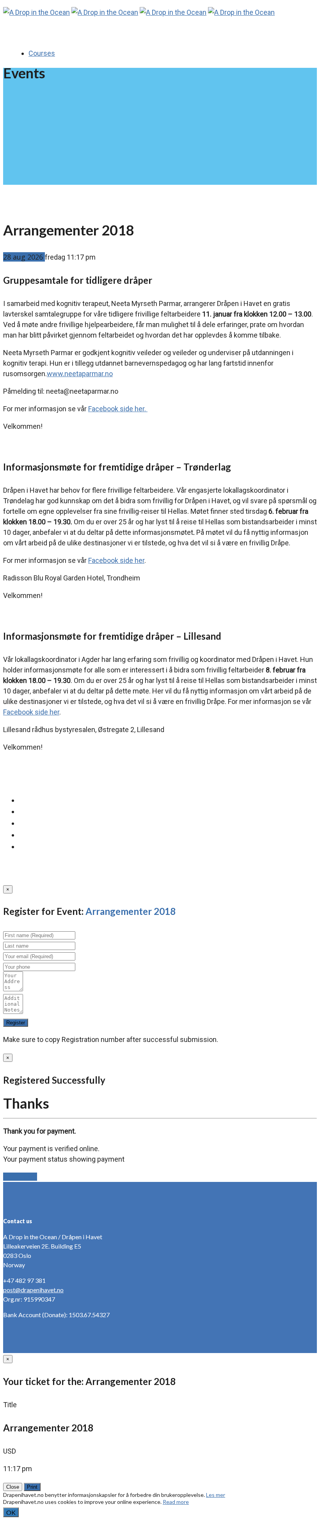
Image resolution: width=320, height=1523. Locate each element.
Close (12, 1487)
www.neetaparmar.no (80, 374)
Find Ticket (20, 1177)
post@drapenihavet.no (33, 1289)
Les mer (215, 1494)
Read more (176, 1501)
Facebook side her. (118, 409)
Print (32, 1487)
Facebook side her (116, 560)
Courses (41, 53)
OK (11, 1512)
